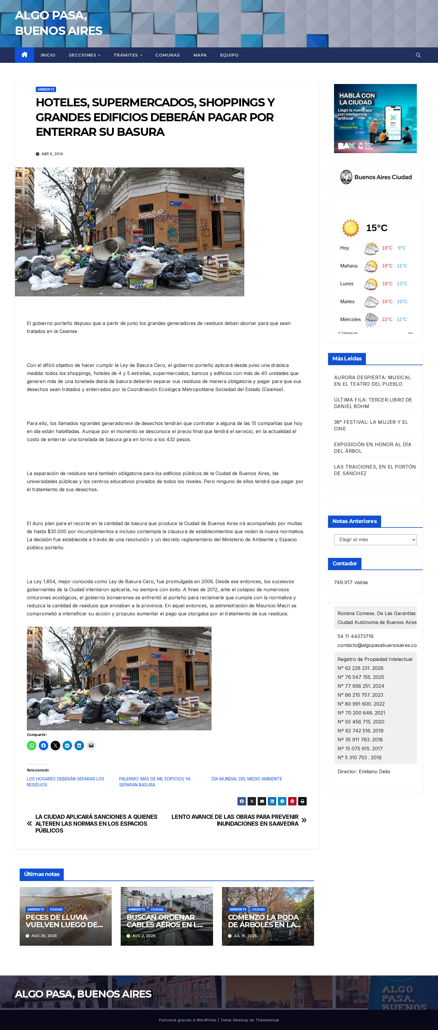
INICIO (48, 55)
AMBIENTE (46, 89)
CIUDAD (56, 909)
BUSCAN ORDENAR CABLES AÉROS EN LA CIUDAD (164, 924)
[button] (418, 55)
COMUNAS (167, 55)
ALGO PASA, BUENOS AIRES (83, 994)
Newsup (240, 1019)
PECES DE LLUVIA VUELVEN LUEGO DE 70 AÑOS (61, 924)
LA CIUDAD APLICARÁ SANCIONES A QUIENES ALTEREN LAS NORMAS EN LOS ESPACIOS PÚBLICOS (96, 823)
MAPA (200, 55)
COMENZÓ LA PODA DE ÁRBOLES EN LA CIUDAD (263, 924)
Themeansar (267, 1019)
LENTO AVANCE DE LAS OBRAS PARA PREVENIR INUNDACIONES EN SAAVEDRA (235, 820)
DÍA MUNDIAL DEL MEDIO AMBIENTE (247, 778)
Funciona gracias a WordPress (188, 1019)
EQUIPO (229, 55)
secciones (83, 55)
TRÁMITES (127, 55)
